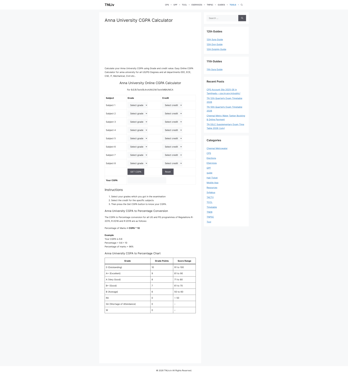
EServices (212, 163)
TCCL (184, 5)
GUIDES (221, 5)
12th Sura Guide (215, 39)
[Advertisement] (150, 46)
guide (209, 172)
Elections (211, 158)
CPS (167, 5)
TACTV (210, 197)
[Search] (242, 18)
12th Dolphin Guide (216, 49)
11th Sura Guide (215, 69)
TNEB (209, 212)
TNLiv (109, 5)
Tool (209, 221)
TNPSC (210, 5)
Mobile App (212, 182)
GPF (175, 5)
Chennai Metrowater (217, 148)
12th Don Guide (215, 44)
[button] (241, 5)
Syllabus (211, 192)
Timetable (212, 207)
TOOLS (233, 5)
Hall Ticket (212, 177)
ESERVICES (197, 5)
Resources (212, 187)
